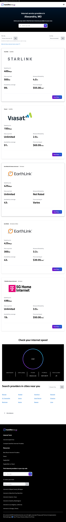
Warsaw (4, 394)
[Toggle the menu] (64, 4)
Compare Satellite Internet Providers (13, 443)
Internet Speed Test (8, 439)
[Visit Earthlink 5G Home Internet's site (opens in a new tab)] (20, 178)
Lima (51, 402)
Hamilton (37, 394)
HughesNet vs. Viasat (9, 464)
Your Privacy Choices (19, 517)
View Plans (56, 97)
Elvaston (52, 398)
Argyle (20, 402)
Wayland (52, 394)
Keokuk (20, 394)
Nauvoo (36, 402)
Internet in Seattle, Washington (12, 501)
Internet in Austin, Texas (10, 497)
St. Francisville (6, 398)
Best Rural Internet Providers (11, 452)
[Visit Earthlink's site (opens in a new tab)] (20, 236)
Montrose (4, 402)
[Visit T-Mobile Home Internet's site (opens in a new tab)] (20, 293)
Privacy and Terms (42, 515)
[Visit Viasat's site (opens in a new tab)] (20, 121)
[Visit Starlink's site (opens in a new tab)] (20, 63)
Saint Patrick (37, 398)
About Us (27, 517)
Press (32, 517)
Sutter (20, 398)
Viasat (5, 456)
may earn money (5, 0)
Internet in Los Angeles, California (12, 504)
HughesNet (6, 460)
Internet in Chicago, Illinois (10, 508)
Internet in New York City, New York (12, 493)
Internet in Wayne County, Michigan (13, 489)
